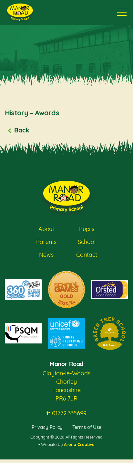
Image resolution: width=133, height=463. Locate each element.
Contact (86, 254)
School (86, 242)
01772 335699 (66, 413)
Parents (46, 242)
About (46, 229)
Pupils (86, 229)
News (46, 254)
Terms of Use (86, 427)
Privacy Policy (47, 427)
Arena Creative (79, 444)
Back (21, 130)
